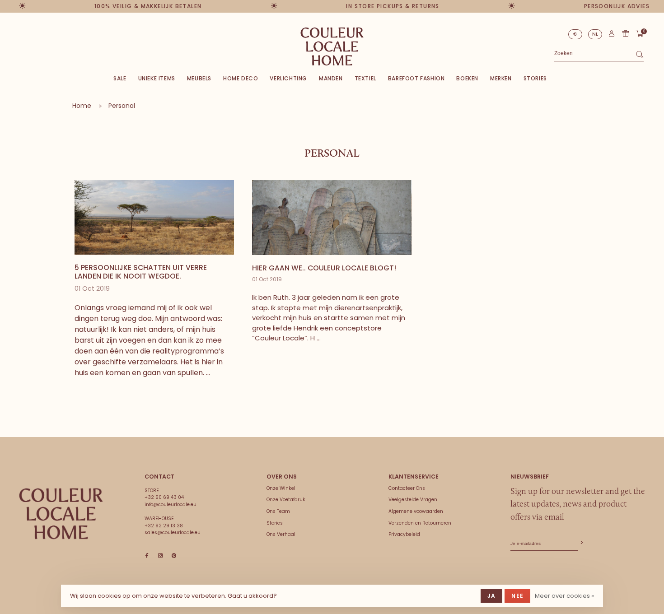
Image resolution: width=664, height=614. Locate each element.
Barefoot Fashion (416, 78)
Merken (501, 78)
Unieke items (156, 78)
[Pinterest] (174, 556)
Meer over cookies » (564, 595)
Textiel (365, 78)
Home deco (240, 78)
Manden (331, 78)
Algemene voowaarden (415, 511)
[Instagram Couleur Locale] (160, 556)
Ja (491, 596)
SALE (119, 78)
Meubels (199, 78)
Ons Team (278, 511)
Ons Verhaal (281, 534)
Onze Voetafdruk (286, 499)
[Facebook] (147, 556)
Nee (517, 596)
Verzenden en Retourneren (419, 523)
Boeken (467, 78)
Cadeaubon (626, 33)
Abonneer (581, 543)
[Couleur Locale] (61, 514)
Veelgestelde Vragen (412, 499)
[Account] (612, 35)
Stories (535, 78)
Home (81, 105)
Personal (121, 105)
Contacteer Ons (406, 488)
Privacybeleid (404, 534)
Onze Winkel (281, 488)
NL (595, 34)
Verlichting (288, 78)
